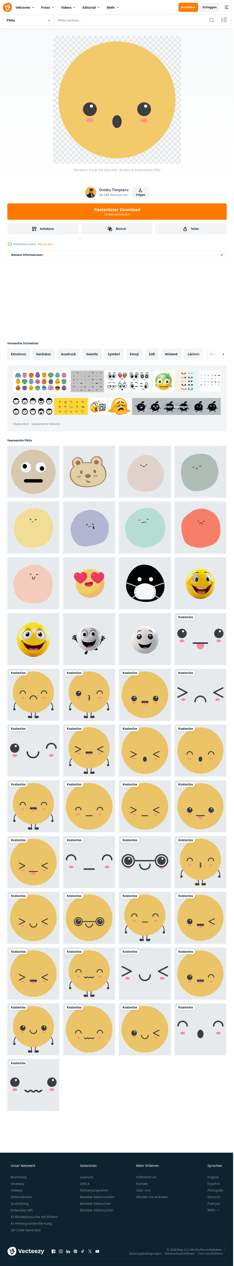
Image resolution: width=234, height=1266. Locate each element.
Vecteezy (17, 1183)
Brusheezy (18, 1177)
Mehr (111, 7)
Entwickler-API (21, 1210)
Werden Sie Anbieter (152, 1197)
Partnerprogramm (93, 1190)
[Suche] (208, 20)
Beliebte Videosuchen (96, 1210)
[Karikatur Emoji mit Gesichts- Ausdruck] (200, 639)
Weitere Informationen (27, 255)
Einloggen (206, 7)
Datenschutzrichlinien (176, 1253)
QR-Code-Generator (25, 1230)
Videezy (16, 1190)
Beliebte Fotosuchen (95, 1203)
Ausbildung (19, 1203)
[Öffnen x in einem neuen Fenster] (90, 1251)
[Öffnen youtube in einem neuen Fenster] (97, 1251)
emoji (134, 354)
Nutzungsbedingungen (142, 1253)
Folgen (139, 195)
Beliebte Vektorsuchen (97, 1197)
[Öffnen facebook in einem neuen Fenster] (53, 1251)
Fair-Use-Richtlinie (207, 1253)
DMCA (84, 1183)
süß (152, 354)
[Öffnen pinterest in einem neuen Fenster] (75, 1251)
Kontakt (141, 1183)
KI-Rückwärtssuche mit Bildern (34, 1217)
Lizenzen (86, 1177)
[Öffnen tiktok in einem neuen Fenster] (83, 1251)
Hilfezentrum (146, 1177)
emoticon (18, 354)
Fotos (45, 7)
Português (212, 1190)
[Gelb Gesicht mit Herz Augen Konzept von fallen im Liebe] (89, 583)
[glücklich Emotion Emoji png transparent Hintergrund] (200, 583)
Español (211, 1183)
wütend (171, 354)
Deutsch (211, 1197)
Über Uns (143, 1190)
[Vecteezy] (7, 7)
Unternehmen (21, 1197)
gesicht (92, 354)
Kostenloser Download (115, 211)
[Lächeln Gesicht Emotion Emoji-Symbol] (33, 472)
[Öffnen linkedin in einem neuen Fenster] (68, 1251)
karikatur (43, 354)
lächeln (194, 354)
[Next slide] (216, 354)
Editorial (89, 7)
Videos (66, 7)
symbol (114, 354)
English (210, 1177)
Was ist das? (45, 244)
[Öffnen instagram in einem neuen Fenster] (61, 1251)
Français (211, 1203)
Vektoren (23, 7)
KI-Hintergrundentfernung (30, 1223)
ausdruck (68, 354)
